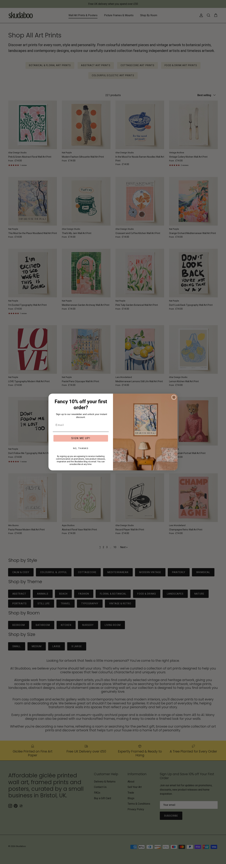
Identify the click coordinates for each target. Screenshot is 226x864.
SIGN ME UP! (80, 438)
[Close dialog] (174, 397)
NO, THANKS (81, 448)
